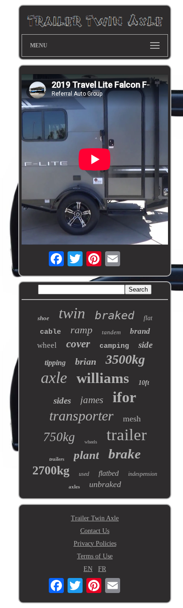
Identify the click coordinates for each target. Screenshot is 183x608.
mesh (132, 418)
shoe (43, 318)
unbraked (105, 484)
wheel (47, 345)
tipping (55, 363)
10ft (143, 382)
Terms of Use (95, 556)
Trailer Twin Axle (95, 518)
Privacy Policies (95, 543)
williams (102, 378)
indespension (142, 474)
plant (86, 455)
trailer (127, 435)
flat (148, 318)
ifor (124, 397)
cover (78, 344)
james (91, 399)
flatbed (109, 473)
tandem (111, 332)
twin (72, 313)
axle (54, 377)
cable (50, 332)
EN (88, 568)
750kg (59, 437)
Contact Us (94, 530)
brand (140, 331)
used (84, 474)
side (145, 345)
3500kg (125, 359)
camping (114, 346)
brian (85, 361)
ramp (81, 330)
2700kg (50, 470)
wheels (90, 441)
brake (124, 453)
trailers (56, 459)
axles (74, 486)
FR (102, 568)
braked (114, 315)
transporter (81, 415)
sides (62, 400)
